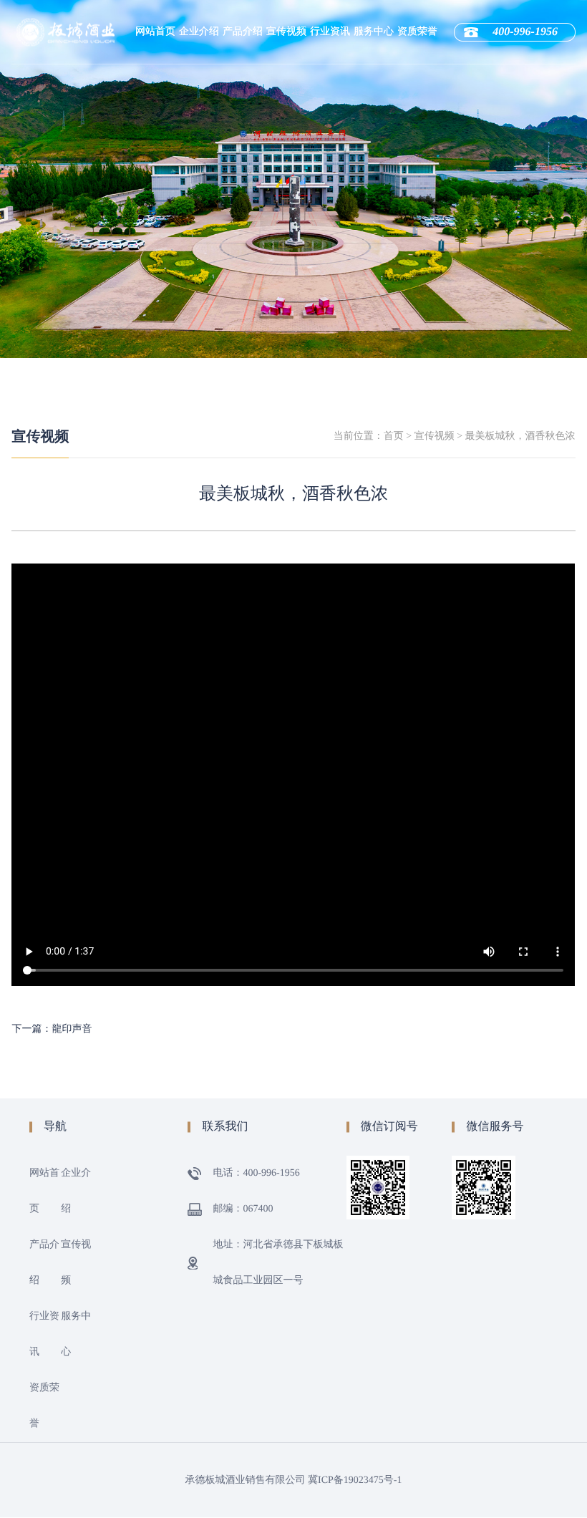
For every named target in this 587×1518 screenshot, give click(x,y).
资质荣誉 (417, 31)
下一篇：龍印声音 (51, 1029)
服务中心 (374, 31)
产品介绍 (243, 31)
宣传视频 (286, 31)
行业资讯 (330, 31)
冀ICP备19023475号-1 (355, 1480)
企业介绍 (199, 31)
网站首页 (155, 31)
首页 (394, 436)
